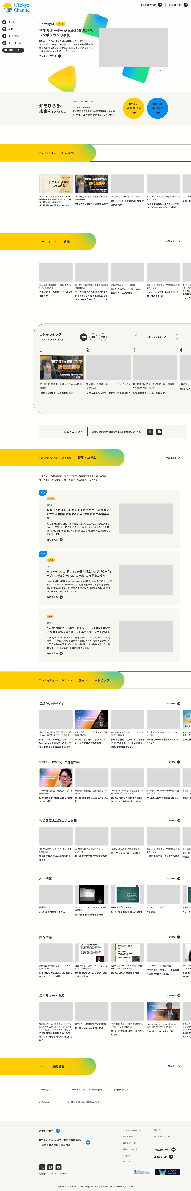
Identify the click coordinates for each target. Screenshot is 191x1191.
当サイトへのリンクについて (165, 1136)
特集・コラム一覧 (130, 1149)
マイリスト (127, 1162)
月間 (93, 337)
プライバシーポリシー (58, 1173)
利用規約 (42, 1173)
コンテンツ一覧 (129, 1143)
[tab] (159, 71)
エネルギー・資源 (51, 995)
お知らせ (126, 1155)
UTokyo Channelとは (132, 1130)
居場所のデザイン (51, 703)
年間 (103, 337)
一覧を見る (171, 241)
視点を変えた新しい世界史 (58, 820)
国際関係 (45, 937)
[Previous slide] (33, 48)
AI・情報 (45, 878)
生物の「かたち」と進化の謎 (59, 762)
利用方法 (157, 1130)
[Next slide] (174, 48)
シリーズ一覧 (128, 1136)
